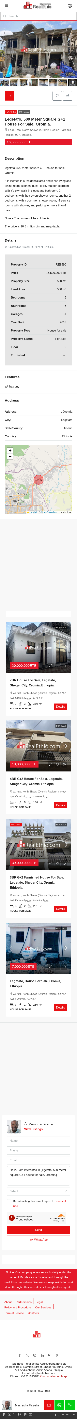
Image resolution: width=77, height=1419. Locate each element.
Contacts (33, 1313)
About (8, 1302)
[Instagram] (35, 1355)
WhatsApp (40, 1239)
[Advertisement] (38, 565)
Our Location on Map (53, 1376)
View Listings (33, 1129)
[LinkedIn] (42, 1355)
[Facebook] (20, 1355)
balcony (14, 386)
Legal (39, 1302)
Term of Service (14, 1313)
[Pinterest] (57, 1355)
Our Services (43, 1307)
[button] (57, 96)
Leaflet (33, 512)
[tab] (9, 96)
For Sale (24, 112)
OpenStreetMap (49, 512)
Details (60, 706)
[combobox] (38, 1191)
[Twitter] (27, 1355)
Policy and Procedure (17, 1307)
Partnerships (24, 1302)
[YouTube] (50, 1355)
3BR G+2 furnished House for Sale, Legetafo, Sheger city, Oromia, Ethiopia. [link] (37, 882)
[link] (38, 647)
